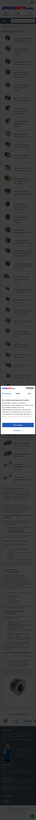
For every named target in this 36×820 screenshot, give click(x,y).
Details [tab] (18, 393)
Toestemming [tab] (6, 393)
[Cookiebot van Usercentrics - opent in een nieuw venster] (26, 388)
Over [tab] (29, 393)
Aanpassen (17, 430)
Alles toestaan (18, 425)
